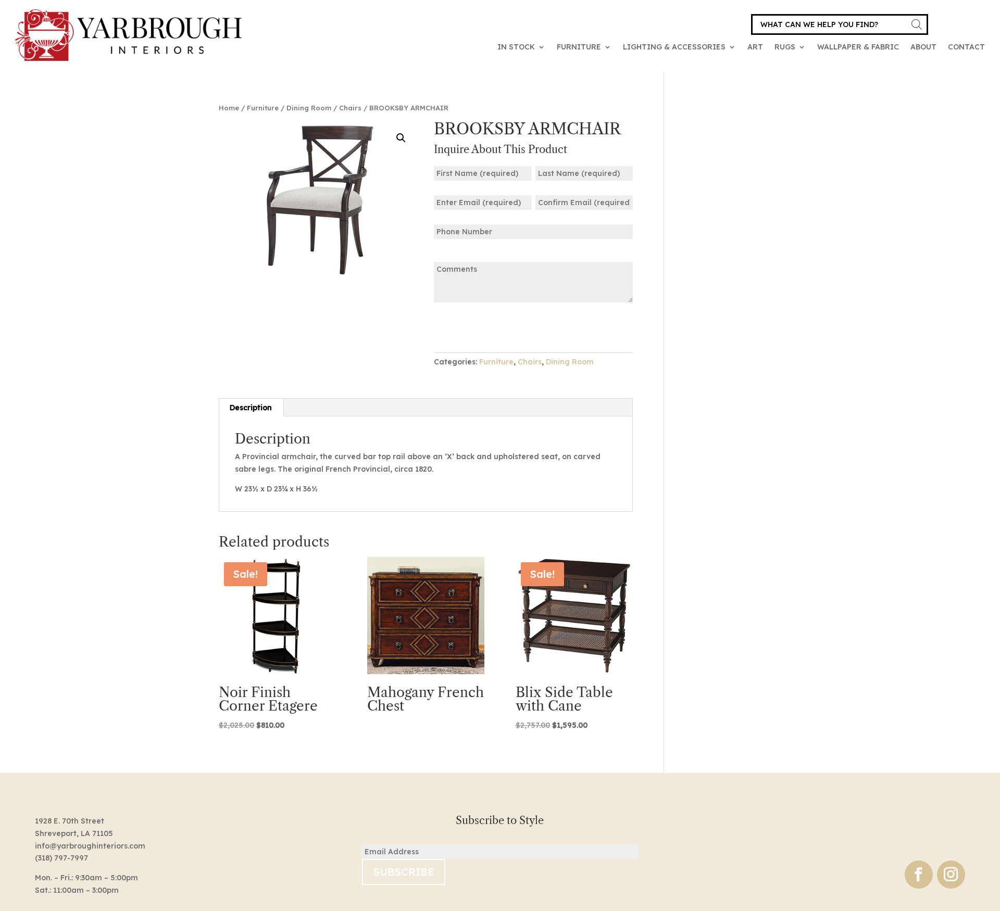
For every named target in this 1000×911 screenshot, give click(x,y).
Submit (466, 326)
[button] (401, 138)
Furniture (579, 47)
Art (755, 47)
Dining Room (308, 108)
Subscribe (403, 871)
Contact (966, 47)
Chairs (350, 108)
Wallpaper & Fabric (858, 47)
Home (229, 108)
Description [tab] (251, 407)
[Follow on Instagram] (951, 875)
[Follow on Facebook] (919, 875)
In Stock (516, 47)
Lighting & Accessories (674, 47)
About (923, 47)
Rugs (784, 47)
